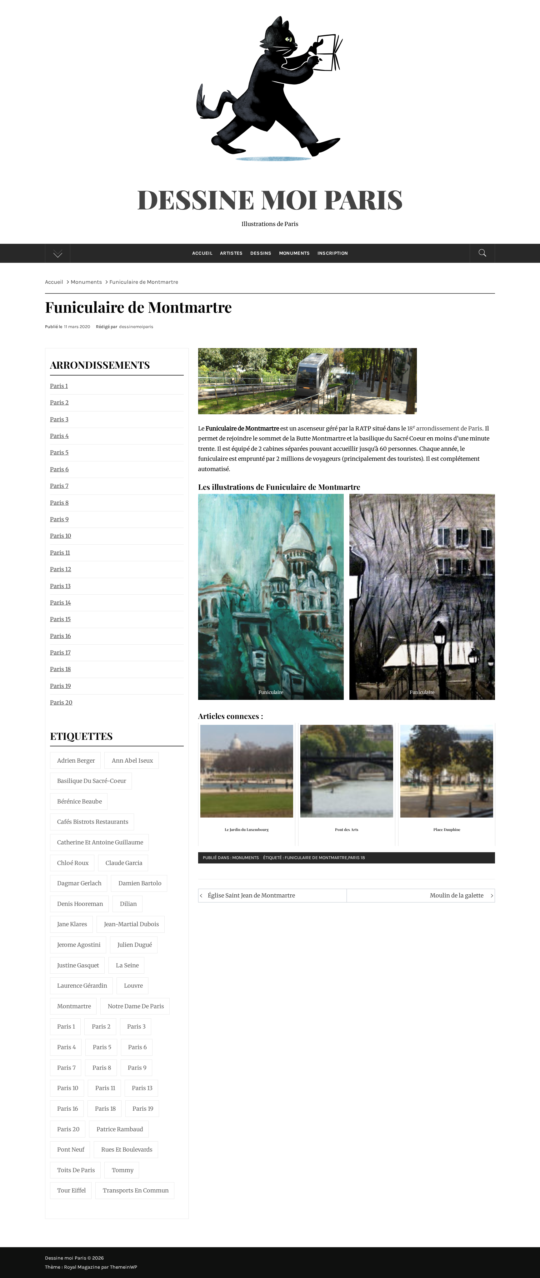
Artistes (231, 253)
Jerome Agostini (79, 944)
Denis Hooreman (80, 903)
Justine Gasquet (78, 965)
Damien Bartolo (140, 883)
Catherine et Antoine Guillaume (100, 842)
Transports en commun (136, 1190)
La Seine (127, 965)
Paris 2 (59, 402)
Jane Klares (72, 924)
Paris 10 (60, 535)
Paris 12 (60, 569)
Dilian (128, 903)
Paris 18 (356, 857)
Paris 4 (59, 436)
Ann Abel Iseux (132, 760)
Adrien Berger (76, 760)
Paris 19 (60, 686)
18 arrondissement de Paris (444, 428)
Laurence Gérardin (82, 985)
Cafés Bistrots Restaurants (92, 821)
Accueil (202, 253)
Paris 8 (59, 502)
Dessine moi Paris (270, 198)
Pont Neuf (70, 1149)
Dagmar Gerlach (79, 883)
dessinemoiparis (136, 326)
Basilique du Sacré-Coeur (91, 780)
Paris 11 (60, 552)
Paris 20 (61, 702)
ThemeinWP (123, 1267)
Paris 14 (60, 602)
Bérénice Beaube (79, 801)
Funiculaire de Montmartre (316, 857)
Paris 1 (59, 386)
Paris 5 (59, 452)
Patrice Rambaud (120, 1129)
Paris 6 (59, 469)
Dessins (261, 253)
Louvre (133, 985)
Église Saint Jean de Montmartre (251, 895)
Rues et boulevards (126, 1149)
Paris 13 (60, 586)
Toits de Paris (76, 1170)
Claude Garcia (124, 863)
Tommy (122, 1170)
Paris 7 (59, 485)
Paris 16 (60, 636)
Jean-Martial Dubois (131, 924)
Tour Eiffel (71, 1190)
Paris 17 (60, 652)
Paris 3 (59, 419)
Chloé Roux (73, 863)
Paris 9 (59, 519)
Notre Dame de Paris (136, 1006)
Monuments (294, 253)
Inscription (333, 253)
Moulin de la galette (456, 895)
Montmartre (74, 1006)
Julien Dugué (135, 944)
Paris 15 (60, 619)
